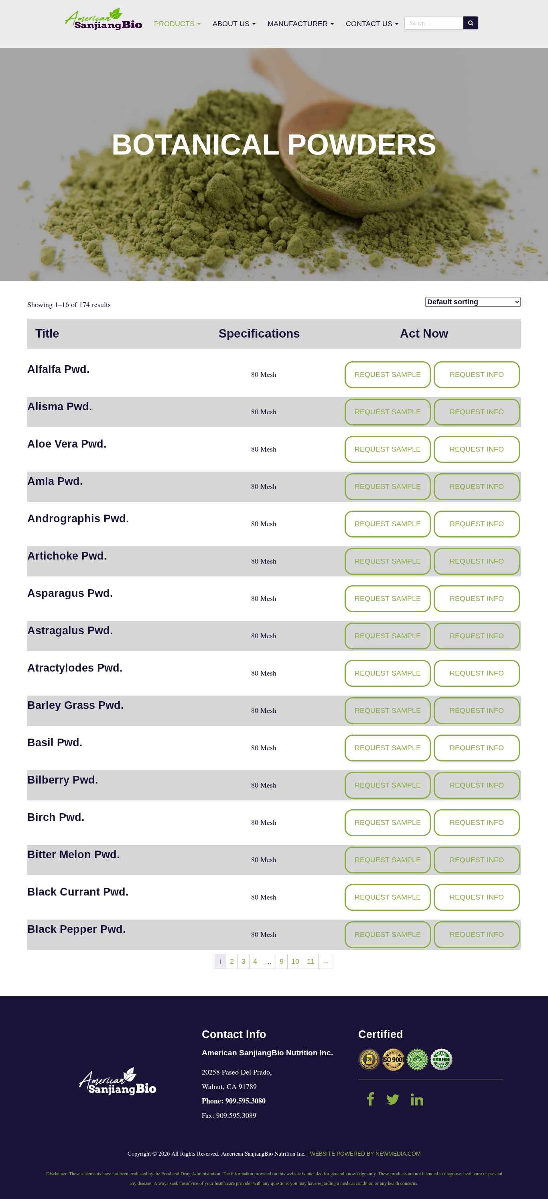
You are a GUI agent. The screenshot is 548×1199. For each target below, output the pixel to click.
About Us (232, 24)
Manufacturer (299, 24)
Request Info (477, 374)
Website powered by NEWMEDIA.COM (365, 1153)
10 (295, 961)
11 (311, 961)
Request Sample (388, 374)
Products (175, 24)
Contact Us (370, 24)
